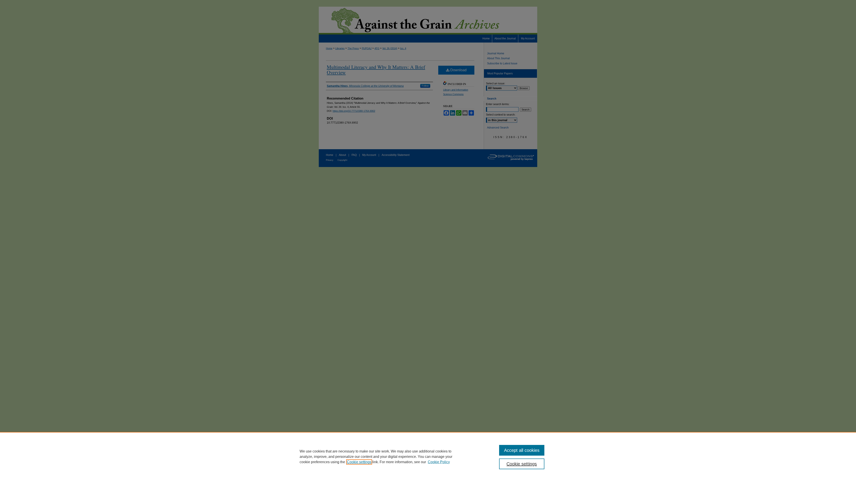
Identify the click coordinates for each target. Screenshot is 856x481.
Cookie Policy (439, 462)
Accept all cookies (521, 450)
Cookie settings (359, 462)
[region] (428, 456)
